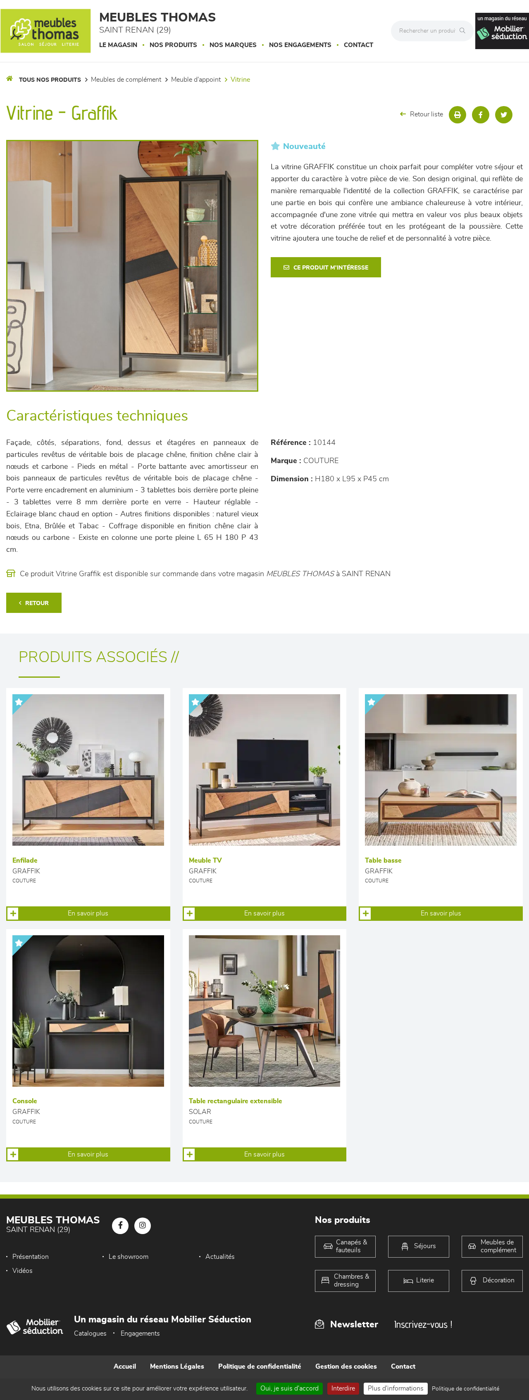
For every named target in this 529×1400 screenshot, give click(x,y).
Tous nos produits (50, 80)
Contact (358, 45)
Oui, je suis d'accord (289, 1388)
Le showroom (128, 1256)
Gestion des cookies (346, 1366)
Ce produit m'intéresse (330, 268)
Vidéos (22, 1271)
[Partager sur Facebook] (480, 114)
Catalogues (90, 1333)
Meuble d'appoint (196, 79)
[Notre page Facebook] (120, 1226)
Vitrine (240, 79)
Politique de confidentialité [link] (465, 1389)
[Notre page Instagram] (142, 1226)
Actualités (220, 1256)
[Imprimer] (457, 114)
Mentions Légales (177, 1366)
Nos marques (233, 45)
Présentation (30, 1256)
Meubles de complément (126, 79)
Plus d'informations (396, 1388)
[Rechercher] (464, 31)
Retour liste (426, 114)
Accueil (125, 1366)
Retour (37, 603)
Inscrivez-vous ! (423, 1324)
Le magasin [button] (118, 45)
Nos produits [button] (173, 45)
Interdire (343, 1388)
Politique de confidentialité (259, 1366)
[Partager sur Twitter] (503, 114)
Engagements (140, 1333)
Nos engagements (300, 45)
